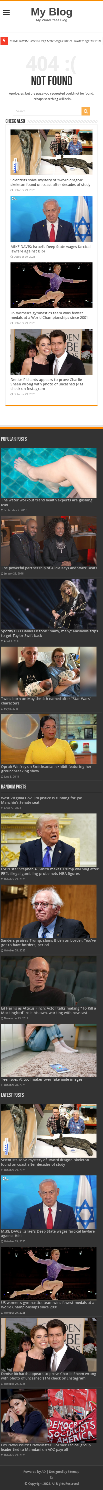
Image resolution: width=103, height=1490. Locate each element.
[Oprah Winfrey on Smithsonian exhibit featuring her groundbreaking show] (48, 739)
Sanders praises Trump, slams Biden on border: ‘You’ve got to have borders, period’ (48, 942)
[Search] (86, 111)
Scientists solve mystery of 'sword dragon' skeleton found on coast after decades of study (50, 182)
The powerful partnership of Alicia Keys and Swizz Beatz (49, 568)
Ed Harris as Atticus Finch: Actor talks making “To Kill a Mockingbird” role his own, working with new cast (48, 1010)
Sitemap (74, 1472)
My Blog (51, 12)
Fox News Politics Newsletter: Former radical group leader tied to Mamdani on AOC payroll (46, 1447)
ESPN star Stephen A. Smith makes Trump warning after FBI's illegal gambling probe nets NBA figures (50, 871)
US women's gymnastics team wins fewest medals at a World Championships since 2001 (49, 315)
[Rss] (52, 1478)
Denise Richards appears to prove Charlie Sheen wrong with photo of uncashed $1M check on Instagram (46, 384)
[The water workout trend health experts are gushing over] (48, 473)
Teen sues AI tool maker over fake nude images (41, 1079)
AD (44, 1472)
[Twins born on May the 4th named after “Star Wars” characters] (48, 671)
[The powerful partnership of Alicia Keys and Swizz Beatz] (48, 541)
